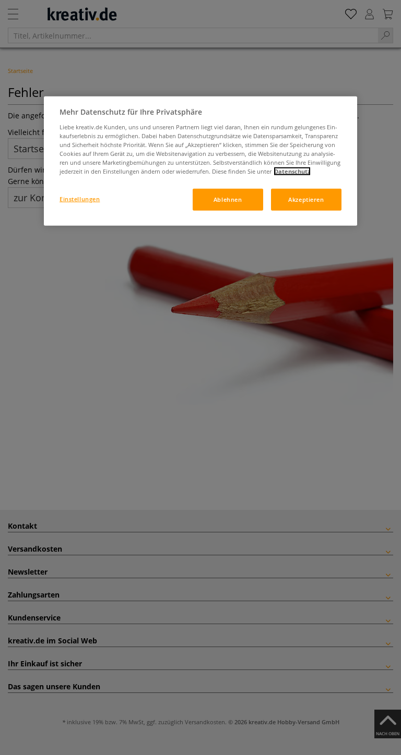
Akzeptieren (306, 199)
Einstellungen (80, 199)
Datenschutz (292, 171)
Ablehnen (228, 199)
